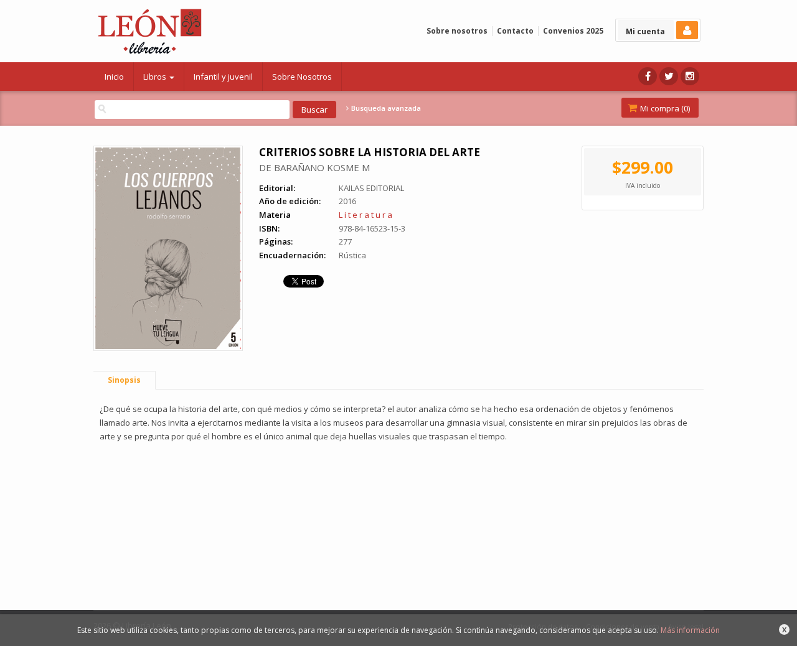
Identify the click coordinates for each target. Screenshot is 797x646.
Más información (690, 630)
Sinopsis (124, 380)
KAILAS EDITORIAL (371, 188)
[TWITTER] (668, 76)
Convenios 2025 (573, 31)
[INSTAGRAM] (690, 76)
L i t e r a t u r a (365, 214)
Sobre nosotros (457, 31)
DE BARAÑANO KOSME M (314, 167)
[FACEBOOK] (647, 76)
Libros (155, 76)
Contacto (515, 31)
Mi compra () (664, 108)
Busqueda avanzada (385, 108)
